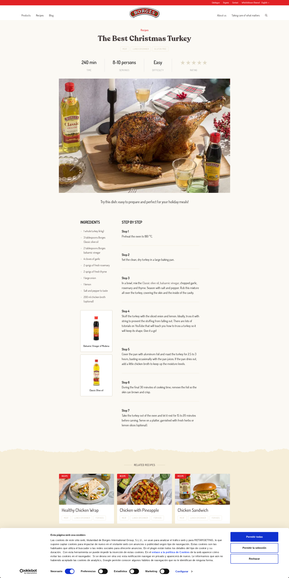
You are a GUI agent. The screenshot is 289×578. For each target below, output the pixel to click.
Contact (235, 2)
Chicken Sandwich (193, 510)
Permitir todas (254, 536)
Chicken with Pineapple (139, 510)
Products (26, 15)
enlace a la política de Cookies (171, 552)
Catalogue (216, 2)
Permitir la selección (254, 547)
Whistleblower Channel (251, 2)
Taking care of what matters (246, 15)
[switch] (103, 571)
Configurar (181, 571)
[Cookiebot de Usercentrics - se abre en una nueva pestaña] (28, 571)
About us (221, 15)
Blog (51, 15)
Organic (226, 2)
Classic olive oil (150, 283)
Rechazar (254, 558)
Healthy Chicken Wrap (80, 510)
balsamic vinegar (169, 283)
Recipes (40, 15)
